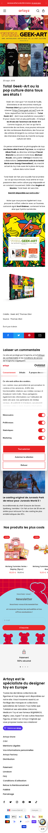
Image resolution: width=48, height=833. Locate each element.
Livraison (7, 771)
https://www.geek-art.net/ (24, 110)
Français (35, 810)
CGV (5, 741)
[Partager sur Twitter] (19, 335)
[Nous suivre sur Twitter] (10, 802)
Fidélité (6, 789)
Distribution (9, 759)
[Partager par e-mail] (40, 335)
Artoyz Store (9, 736)
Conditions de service (33, 358)
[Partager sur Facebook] (8, 335)
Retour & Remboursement (16, 785)
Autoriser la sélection (24, 457)
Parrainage (8, 794)
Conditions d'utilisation (14, 780)
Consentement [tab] (9, 372)
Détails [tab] (22, 372)
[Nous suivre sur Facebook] (4, 802)
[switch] (41, 423)
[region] (24, 656)
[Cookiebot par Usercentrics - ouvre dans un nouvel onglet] (34, 365)
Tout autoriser (24, 449)
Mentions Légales (11, 745)
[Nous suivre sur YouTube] (30, 802)
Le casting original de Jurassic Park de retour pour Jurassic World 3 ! (23, 499)
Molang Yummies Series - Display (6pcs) (16, 567)
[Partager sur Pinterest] (29, 335)
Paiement (7, 767)
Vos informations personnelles (18, 750)
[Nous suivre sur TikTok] (36, 802)
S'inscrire (24, 628)
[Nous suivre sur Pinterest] (23, 802)
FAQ (5, 776)
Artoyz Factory (10, 754)
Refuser (24, 465)
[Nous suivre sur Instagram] (17, 802)
